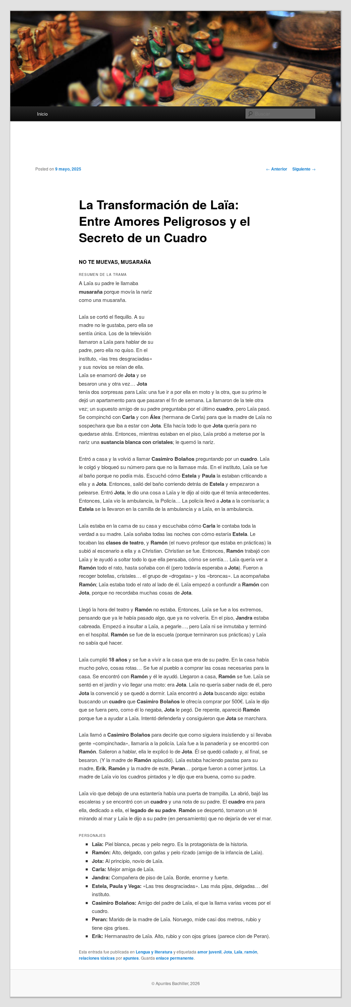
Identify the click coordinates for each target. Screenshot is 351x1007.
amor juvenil (209, 952)
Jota (227, 952)
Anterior (276, 169)
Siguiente (304, 169)
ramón (250, 952)
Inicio (42, 113)
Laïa (238, 952)
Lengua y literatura (154, 952)
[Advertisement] (175, 148)
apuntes (131, 958)
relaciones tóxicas (97, 958)
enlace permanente (175, 958)
